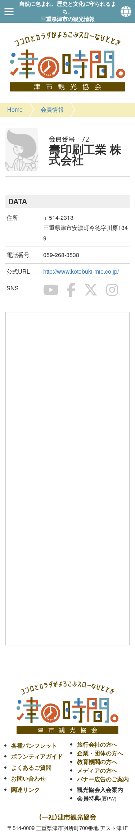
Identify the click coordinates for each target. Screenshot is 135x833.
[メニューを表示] (9, 12)
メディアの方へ (97, 770)
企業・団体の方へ (100, 753)
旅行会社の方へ (97, 744)
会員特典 (88, 798)
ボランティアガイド (37, 756)
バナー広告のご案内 (103, 779)
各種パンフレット (34, 745)
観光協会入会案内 (100, 789)
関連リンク (25, 789)
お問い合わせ (28, 778)
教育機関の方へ (97, 761)
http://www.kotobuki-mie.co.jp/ (81, 271)
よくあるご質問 (31, 767)
